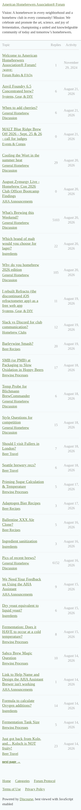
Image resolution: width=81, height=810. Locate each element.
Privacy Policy (35, 789)
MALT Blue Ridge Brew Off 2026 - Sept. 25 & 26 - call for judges (22, 134)
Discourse (26, 799)
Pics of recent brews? (19, 558)
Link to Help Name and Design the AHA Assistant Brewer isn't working (22, 679)
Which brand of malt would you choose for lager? (19, 243)
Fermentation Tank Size (21, 722)
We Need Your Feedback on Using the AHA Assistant (21, 584)
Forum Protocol (44, 781)
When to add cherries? (19, 107)
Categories (22, 781)
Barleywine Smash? (17, 343)
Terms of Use (11, 789)
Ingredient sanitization (19, 541)
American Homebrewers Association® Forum (33, 4)
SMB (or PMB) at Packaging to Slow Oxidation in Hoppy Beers (22, 365)
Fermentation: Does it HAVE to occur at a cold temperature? (21, 632)
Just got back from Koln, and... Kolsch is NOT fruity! (21, 743)
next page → (11, 762)
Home (6, 781)
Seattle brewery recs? (19, 465)
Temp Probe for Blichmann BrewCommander (16, 391)
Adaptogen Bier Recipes (21, 503)
